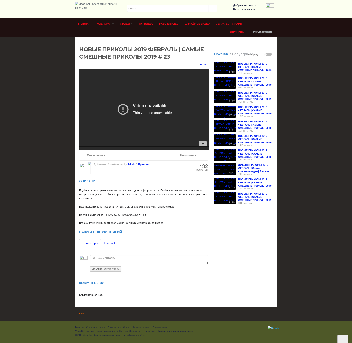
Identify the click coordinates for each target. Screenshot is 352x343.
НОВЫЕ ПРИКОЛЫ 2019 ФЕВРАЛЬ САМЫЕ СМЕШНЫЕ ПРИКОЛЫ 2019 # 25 (255, 126)
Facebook (110, 243)
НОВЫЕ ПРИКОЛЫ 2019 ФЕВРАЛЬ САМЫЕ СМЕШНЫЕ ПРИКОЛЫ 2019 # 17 (255, 83)
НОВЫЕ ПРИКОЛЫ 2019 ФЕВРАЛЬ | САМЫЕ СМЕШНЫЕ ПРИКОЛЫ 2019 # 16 (255, 68)
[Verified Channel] (89, 162)
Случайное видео (197, 23)
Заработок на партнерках (142, 330)
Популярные (242, 54)
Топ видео (146, 23)
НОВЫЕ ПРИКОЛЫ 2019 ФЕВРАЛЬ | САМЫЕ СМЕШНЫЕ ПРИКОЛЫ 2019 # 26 (255, 112)
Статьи (125, 23)
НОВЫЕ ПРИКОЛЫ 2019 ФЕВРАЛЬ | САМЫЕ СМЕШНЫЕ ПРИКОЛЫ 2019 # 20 (255, 184)
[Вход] (270, 7)
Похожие (221, 54)
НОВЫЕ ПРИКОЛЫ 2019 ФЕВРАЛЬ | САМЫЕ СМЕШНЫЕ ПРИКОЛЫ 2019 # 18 (255, 97)
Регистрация (248, 9)
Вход (236, 9)
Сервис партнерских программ (175, 330)
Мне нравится (95, 155)
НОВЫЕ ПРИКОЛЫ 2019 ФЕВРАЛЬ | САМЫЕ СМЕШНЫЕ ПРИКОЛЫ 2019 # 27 (255, 140)
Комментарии (90, 243)
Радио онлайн (160, 327)
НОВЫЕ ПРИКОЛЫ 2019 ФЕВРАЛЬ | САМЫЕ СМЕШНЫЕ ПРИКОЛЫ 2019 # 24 (255, 198)
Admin (131, 164)
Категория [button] (104, 23)
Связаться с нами (229, 23)
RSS (81, 313)
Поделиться (187, 155)
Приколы (143, 164)
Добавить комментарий (105, 269)
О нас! (126, 327)
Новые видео (168, 23)
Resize (203, 64)
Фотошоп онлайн (141, 327)
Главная (84, 23)
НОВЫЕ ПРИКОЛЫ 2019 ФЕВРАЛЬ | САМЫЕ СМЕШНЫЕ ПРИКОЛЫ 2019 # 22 (255, 155)
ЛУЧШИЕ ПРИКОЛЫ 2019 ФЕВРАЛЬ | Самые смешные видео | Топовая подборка (253, 169)
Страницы (237, 31)
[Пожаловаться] (202, 155)
